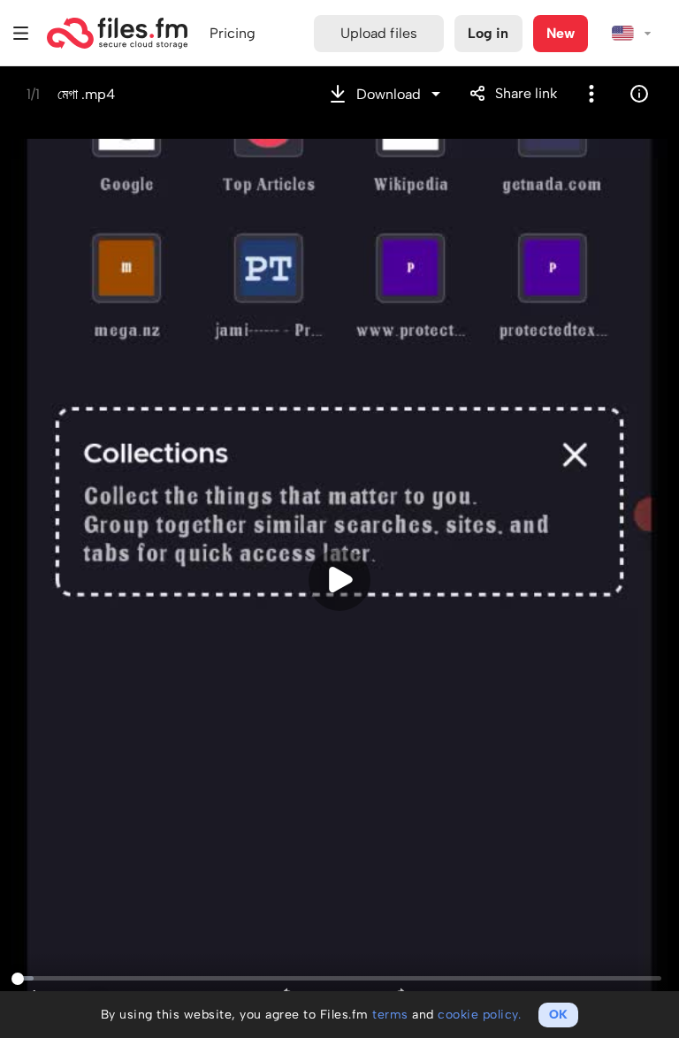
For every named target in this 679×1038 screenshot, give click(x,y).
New (560, 33)
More (591, 94)
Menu (21, 33)
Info (639, 94)
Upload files (378, 33)
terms (390, 1014)
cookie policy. (479, 1014)
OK (558, 1014)
